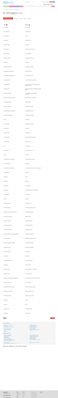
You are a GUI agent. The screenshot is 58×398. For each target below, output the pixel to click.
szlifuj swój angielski (32, 338)
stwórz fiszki (7, 7)
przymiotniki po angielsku (7, 338)
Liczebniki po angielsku (33, 326)
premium (53, 7)
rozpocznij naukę (8, 18)
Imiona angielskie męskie (7, 328)
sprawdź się (29, 18)
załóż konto (44, 1)
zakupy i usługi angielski (7, 335)
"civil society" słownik (33, 325)
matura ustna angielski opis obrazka (35, 339)
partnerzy (23, 394)
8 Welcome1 (6, 331)
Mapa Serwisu (33, 392)
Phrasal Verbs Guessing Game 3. (34, 329)
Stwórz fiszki (52, 318)
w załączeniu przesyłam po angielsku (9, 339)
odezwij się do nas (19, 393)
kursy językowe (12, 7)
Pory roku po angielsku (7, 329)
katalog (21, 7)
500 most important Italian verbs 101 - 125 (10, 343)
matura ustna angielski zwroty (34, 335)
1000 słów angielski (32, 337)
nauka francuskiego (34, 397)
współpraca (18, 394)
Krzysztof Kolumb (6, 342)
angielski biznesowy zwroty (33, 336)
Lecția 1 (31, 330)
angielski (5, 318)
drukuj (21, 18)
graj (24, 18)
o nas (23, 393)
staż (22, 397)
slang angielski (6, 336)
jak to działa (17, 7)
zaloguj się (47, 1)
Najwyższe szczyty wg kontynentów (35, 342)
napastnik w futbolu (7, 337)
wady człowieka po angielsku (8, 340)
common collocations (33, 327)
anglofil (16, 14)
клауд (5, 330)
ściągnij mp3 (16, 18)
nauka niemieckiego (34, 394)
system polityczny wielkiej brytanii (9, 326)
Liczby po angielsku (32, 328)
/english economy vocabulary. (8, 325)
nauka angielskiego (34, 393)
